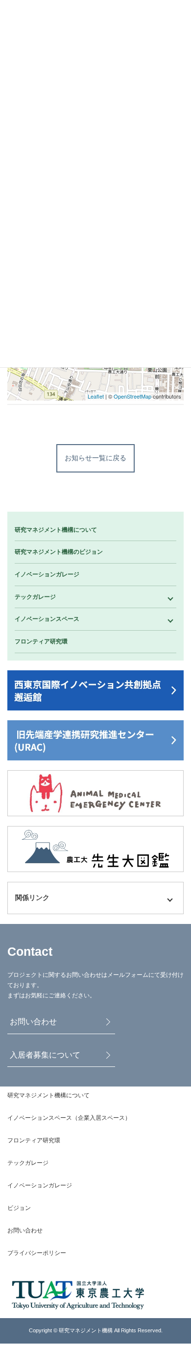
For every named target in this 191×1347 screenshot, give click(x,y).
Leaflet (96, 396)
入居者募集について (45, 1055)
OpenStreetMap (132, 396)
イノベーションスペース (47, 618)
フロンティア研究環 (41, 641)
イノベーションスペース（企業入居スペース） (69, 1117)
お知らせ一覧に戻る (95, 458)
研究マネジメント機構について (56, 529)
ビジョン (19, 1208)
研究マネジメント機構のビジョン (59, 551)
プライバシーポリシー (36, 1253)
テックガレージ (35, 596)
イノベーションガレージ (47, 574)
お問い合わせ (33, 1021)
